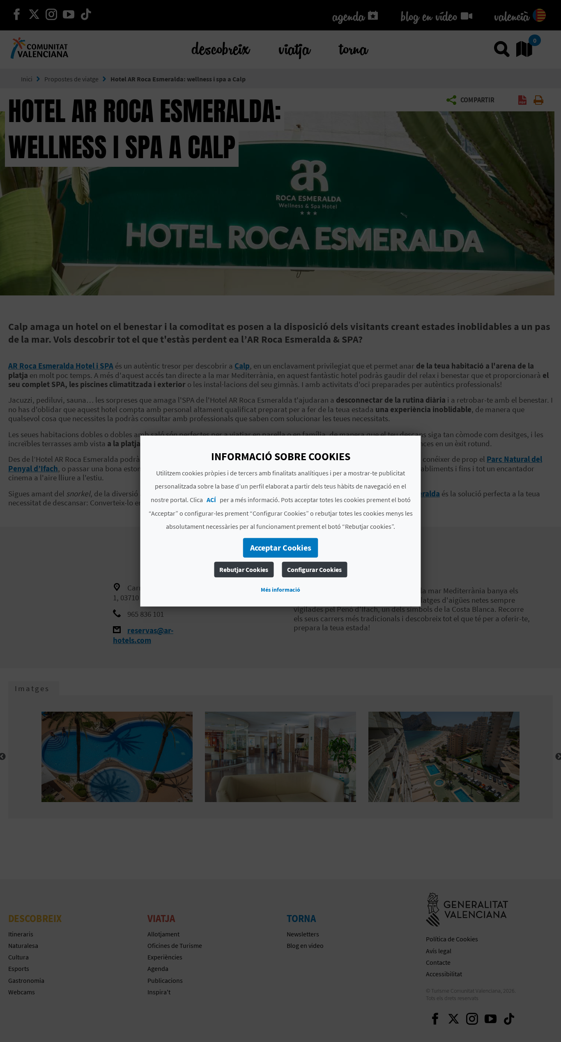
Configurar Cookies (314, 569)
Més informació (280, 589)
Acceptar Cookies (280, 547)
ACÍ (211, 500)
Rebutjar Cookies (243, 569)
